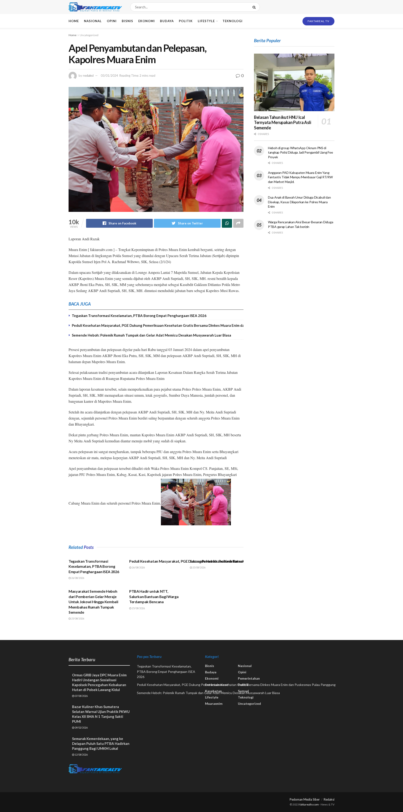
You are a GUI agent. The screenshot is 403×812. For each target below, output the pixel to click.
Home (74, 21)
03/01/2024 (109, 75)
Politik (186, 21)
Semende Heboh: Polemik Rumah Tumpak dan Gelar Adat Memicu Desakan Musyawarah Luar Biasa (151, 335)
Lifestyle (206, 21)
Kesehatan (213, 691)
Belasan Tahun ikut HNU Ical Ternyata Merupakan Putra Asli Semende (282, 122)
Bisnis (127, 21)
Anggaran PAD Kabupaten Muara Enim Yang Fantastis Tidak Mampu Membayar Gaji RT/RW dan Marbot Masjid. (300, 177)
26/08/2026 (77, 577)
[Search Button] (255, 7)
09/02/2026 (81, 727)
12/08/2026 (81, 754)
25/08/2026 (198, 567)
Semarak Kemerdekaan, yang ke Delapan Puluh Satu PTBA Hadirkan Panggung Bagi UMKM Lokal (100, 743)
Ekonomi (146, 21)
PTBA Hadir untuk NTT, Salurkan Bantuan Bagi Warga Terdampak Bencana (153, 596)
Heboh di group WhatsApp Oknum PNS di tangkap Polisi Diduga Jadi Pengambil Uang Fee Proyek (300, 152)
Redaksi (329, 799)
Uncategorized (89, 35)
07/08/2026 (81, 695)
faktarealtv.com (309, 804)
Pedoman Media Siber (305, 799)
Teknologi (232, 21)
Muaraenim (213, 703)
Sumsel (243, 691)
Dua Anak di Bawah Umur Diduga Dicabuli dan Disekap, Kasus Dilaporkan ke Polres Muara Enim (299, 201)
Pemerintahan (249, 678)
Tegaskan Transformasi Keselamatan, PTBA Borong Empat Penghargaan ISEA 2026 (139, 315)
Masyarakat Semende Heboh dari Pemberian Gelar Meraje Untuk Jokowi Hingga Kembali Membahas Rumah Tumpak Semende (93, 601)
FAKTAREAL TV (318, 21)
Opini (112, 21)
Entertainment (216, 685)
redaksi (88, 75)
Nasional (93, 21)
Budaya (167, 21)
